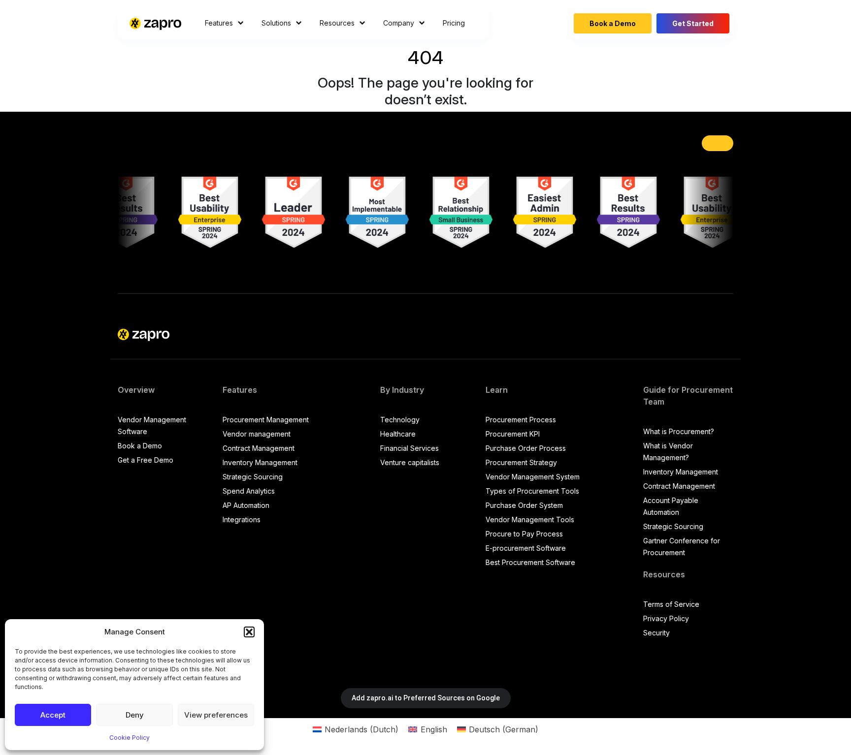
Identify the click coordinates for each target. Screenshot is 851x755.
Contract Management (259, 448)
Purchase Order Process (526, 448)
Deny (135, 715)
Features (219, 23)
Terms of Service (671, 604)
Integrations (242, 519)
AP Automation (246, 505)
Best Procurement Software (530, 562)
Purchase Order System (524, 505)
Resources (337, 23)
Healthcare (398, 434)
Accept (52, 715)
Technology (400, 419)
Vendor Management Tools (530, 519)
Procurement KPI (513, 434)
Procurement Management (266, 419)
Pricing (454, 23)
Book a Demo (612, 23)
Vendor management (257, 434)
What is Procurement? (678, 431)
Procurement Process (521, 419)
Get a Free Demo (145, 460)
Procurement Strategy (521, 462)
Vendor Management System (533, 476)
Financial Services (409, 448)
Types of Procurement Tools (532, 491)
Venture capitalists (409, 462)
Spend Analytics (249, 491)
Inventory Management (260, 462)
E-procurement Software (526, 548)
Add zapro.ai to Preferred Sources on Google (426, 698)
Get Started (693, 23)
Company (398, 23)
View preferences (216, 715)
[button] (249, 632)
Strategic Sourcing (253, 476)
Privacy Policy (666, 618)
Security (656, 633)
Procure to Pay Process (524, 534)
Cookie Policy (129, 737)
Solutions (276, 23)
